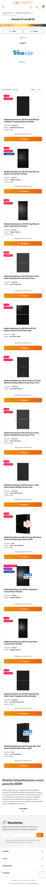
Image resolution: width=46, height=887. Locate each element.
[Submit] (39, 835)
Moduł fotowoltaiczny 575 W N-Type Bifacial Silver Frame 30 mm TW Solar (21, 225)
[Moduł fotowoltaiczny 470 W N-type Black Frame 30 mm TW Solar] (23, 576)
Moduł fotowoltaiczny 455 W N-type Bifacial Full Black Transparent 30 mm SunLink (21, 120)
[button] (23, 810)
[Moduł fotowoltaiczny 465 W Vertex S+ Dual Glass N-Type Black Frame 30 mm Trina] (23, 262)
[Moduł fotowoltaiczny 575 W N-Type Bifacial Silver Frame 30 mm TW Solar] (23, 210)
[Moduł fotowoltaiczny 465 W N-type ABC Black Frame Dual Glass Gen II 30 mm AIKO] (23, 524)
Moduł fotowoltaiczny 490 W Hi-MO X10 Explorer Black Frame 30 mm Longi (20, 329)
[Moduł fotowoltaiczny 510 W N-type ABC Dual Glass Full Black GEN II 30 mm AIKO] (23, 732)
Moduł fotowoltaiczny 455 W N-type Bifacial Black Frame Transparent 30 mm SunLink (21, 695)
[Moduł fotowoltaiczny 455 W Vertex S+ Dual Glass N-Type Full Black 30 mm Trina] (23, 471)
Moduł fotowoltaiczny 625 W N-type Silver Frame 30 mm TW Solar (21, 643)
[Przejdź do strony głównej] (23, 3)
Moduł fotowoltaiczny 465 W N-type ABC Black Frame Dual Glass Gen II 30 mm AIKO (22, 538)
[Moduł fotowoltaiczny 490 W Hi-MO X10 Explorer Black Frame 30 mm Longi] (23, 315)
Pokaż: (33, 89)
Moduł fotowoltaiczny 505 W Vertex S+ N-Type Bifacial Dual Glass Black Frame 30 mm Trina (22, 382)
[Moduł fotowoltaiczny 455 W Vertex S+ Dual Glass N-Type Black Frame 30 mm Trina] (23, 419)
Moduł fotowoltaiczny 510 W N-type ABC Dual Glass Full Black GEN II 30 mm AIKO (22, 747)
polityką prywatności (11, 842)
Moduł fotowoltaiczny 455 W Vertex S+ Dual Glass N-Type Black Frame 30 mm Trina (21, 434)
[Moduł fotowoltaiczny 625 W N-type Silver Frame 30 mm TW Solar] (23, 628)
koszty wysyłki (31, 880)
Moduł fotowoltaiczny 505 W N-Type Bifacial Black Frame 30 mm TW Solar (21, 173)
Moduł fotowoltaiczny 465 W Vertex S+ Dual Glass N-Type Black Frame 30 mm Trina (21, 277)
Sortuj (35, 31)
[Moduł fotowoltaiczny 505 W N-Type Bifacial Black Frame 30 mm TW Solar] (23, 158)
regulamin (30, 842)
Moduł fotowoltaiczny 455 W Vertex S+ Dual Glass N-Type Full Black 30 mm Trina (21, 486)
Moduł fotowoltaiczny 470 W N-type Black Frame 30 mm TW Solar (20, 590)
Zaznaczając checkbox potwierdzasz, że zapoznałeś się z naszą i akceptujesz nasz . (22, 841)
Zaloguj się (24, 139)
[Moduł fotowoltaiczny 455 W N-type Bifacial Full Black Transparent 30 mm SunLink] (23, 106)
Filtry (14, 31)
